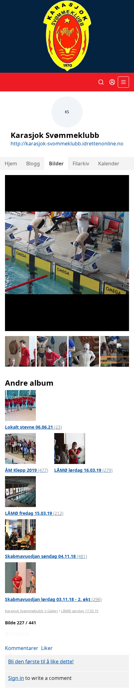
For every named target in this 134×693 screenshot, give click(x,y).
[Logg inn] (112, 82)
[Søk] (101, 82)
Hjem (11, 163)
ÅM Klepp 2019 (26, 470)
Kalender (108, 163)
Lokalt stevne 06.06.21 (33, 427)
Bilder (56, 163)
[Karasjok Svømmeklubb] (67, 36)
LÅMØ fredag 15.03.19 (34, 513)
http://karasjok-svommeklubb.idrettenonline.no (67, 143)
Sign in (16, 678)
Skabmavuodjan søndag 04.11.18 (46, 556)
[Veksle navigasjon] (123, 82)
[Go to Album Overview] (20, 405)
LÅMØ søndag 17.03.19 (79, 610)
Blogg (33, 163)
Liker (47, 648)
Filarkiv (81, 163)
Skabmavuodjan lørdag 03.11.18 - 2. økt (53, 599)
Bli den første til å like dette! (41, 661)
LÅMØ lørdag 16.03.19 (83, 470)
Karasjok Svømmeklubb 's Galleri (31, 610)
